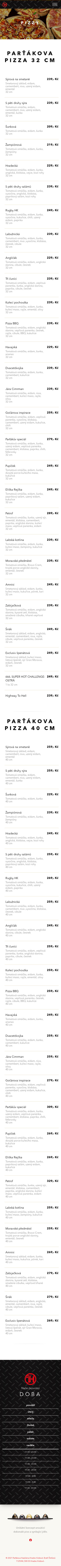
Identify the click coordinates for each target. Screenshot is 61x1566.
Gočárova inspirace (17, 412)
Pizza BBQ (11, 323)
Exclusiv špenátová (17, 653)
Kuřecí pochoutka (16, 302)
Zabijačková (13, 605)
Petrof (9, 513)
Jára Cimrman (14, 389)
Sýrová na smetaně (17, 79)
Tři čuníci (11, 279)
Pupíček (10, 466)
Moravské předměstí (18, 561)
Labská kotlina (14, 540)
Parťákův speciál (15, 439)
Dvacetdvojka (14, 368)
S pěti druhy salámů (18, 186)
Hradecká (11, 165)
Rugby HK (11, 210)
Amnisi (9, 584)
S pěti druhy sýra (16, 103)
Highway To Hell (15, 695)
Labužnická (12, 234)
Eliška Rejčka (13, 489)
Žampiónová (13, 145)
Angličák (11, 258)
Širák (8, 629)
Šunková (10, 126)
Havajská (11, 347)
